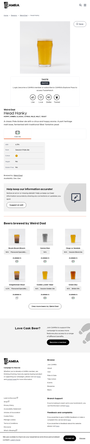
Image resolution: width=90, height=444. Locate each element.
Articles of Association (12, 412)
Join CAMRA (52, 364)
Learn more (15, 440)
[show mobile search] (80, 5)
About (49, 368)
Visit (49, 372)
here (67, 406)
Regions (14, 15)
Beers (49, 390)
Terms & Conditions (11, 423)
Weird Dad (23, 15)
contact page (12, 379)
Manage (82, 438)
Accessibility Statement (12, 409)
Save (81, 24)
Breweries (51, 386)
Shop (6, 401)
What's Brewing (10, 430)
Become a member (58, 342)
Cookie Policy (8, 416)
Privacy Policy (9, 405)
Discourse (7, 427)
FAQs (39, 376)
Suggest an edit (16, 205)
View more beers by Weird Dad (45, 306)
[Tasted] (57, 97)
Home (6, 15)
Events (49, 382)
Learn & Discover (10, 398)
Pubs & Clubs (52, 375)
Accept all (69, 438)
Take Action (51, 379)
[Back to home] (11, 5)
